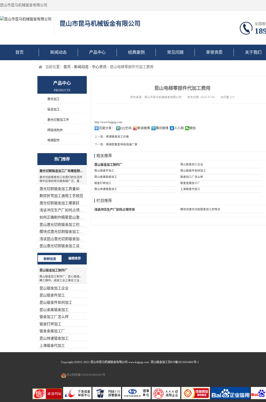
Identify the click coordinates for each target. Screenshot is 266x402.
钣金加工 (53, 109)
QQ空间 (126, 128)
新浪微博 (143, 128)
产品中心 (97, 52)
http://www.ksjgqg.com (108, 122)
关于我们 (253, 52)
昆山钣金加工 (159, 362)
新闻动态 (58, 52)
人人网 (179, 128)
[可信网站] (196, 398)
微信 (193, 128)
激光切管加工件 (58, 120)
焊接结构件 (55, 130)
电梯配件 (53, 140)
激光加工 (53, 99)
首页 (19, 52)
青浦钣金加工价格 (117, 136)
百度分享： (107, 128)
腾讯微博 (162, 128)
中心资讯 (99, 67)
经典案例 (136, 52)
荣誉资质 (214, 52)
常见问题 (175, 52)
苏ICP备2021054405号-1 (183, 362)
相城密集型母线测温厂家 (121, 144)
